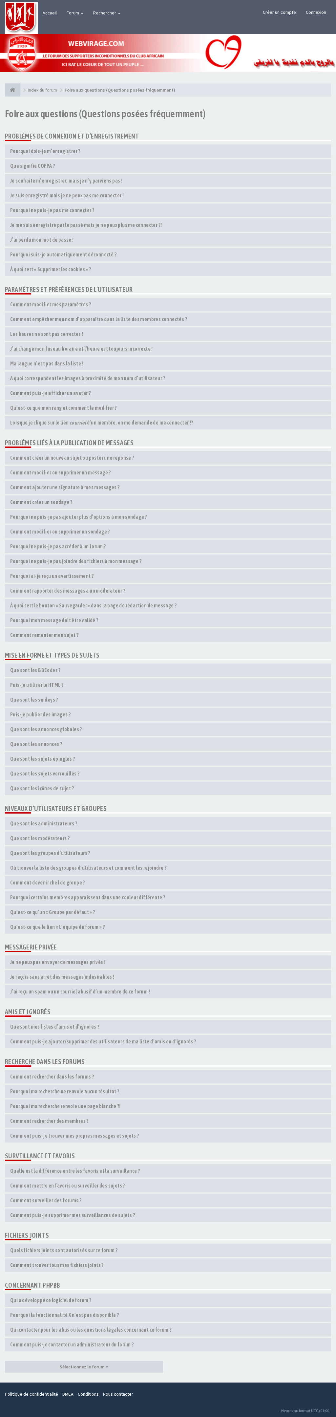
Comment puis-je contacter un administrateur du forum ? (72, 1344)
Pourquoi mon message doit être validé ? (54, 620)
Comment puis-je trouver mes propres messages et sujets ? (74, 1136)
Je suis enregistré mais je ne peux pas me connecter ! (67, 195)
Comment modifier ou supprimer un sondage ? (60, 531)
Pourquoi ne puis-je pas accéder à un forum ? (58, 546)
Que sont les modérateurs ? (40, 838)
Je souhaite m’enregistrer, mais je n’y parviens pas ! (66, 181)
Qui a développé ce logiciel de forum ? (50, 1300)
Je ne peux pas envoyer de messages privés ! (57, 962)
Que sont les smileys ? (34, 700)
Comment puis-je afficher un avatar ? (50, 393)
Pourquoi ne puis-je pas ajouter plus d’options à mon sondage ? (78, 517)
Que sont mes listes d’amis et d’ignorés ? (54, 1027)
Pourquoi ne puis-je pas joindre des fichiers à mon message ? (75, 561)
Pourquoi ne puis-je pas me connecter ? (52, 210)
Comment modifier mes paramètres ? (50, 304)
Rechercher (105, 13)
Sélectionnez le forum (83, 1367)
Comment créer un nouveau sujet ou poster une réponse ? (72, 458)
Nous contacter (118, 1394)
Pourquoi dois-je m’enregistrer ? (45, 151)
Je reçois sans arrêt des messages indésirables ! (62, 977)
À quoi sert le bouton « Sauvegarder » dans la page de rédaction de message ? (93, 605)
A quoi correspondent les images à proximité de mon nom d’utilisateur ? (87, 378)
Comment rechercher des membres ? (49, 1121)
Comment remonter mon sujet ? (44, 635)
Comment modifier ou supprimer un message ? (60, 472)
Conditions (88, 1394)
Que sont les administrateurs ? (43, 823)
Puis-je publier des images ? (40, 714)
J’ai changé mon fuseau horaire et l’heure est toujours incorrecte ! (81, 349)
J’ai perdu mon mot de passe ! (42, 240)
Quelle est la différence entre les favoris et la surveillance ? (75, 1171)
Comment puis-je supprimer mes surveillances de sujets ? (72, 1215)
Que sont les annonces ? (36, 744)
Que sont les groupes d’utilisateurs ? (50, 853)
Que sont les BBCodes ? (35, 670)
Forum (73, 13)
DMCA (68, 1394)
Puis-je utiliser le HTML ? (36, 685)
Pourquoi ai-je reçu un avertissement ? (52, 576)
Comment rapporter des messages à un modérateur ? (67, 591)
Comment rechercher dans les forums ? (52, 1076)
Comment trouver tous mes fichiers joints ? (57, 1265)
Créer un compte (279, 12)
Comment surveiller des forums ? (45, 1200)
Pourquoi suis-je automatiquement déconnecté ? (63, 254)
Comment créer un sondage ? (41, 502)
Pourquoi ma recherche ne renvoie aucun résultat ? (64, 1091)
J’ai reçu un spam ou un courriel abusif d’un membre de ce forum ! (80, 991)
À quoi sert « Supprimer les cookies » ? (50, 269)
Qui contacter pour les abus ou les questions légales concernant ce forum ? (91, 1330)
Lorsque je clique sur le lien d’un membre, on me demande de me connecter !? (101, 422)
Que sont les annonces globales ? (46, 729)
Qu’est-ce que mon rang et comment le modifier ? (63, 408)
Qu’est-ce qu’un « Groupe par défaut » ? (52, 912)
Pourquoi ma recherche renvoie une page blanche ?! (65, 1106)
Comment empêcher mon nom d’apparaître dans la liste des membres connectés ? (98, 319)
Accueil (50, 13)
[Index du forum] (12, 90)
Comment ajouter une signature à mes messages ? (64, 487)
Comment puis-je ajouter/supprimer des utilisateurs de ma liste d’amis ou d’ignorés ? (103, 1041)
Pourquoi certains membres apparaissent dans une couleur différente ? (87, 897)
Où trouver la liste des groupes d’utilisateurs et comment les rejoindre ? (88, 868)
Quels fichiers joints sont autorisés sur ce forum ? (63, 1250)
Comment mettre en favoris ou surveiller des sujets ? (67, 1185)
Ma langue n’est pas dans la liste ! (46, 363)
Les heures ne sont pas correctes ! (46, 334)
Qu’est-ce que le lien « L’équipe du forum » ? (57, 927)
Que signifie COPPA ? (32, 166)
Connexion (316, 12)
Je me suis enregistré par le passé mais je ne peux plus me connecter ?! (86, 225)
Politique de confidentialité (31, 1394)
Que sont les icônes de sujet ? (42, 788)
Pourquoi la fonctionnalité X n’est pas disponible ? (64, 1315)
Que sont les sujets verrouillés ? (44, 773)
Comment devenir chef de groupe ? (47, 882)
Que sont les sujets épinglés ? (42, 759)
